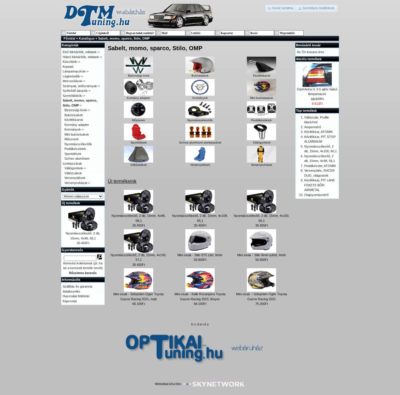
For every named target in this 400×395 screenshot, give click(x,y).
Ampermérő (312, 127)
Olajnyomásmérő (316, 195)
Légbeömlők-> (73, 76)
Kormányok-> (74, 129)
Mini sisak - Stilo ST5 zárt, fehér (200, 255)
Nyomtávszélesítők (200, 120)
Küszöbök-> (71, 61)
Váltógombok (262, 142)
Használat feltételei (76, 296)
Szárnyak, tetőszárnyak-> (81, 86)
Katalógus (87, 38)
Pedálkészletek (261, 120)
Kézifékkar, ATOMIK (318, 132)
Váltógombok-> (75, 168)
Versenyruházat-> (77, 183)
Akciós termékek (309, 59)
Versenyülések (200, 164)
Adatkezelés (71, 291)
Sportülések (139, 142)
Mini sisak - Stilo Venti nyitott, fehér (261, 255)
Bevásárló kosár (308, 45)
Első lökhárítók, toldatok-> (81, 52)
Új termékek (71, 203)
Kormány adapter (138, 97)
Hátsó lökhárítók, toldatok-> (82, 57)
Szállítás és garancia (77, 286)
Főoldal (69, 38)
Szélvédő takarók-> (76, 90)
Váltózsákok (138, 164)
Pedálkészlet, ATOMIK (320, 166)
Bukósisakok (200, 75)
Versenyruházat (261, 164)
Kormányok (200, 97)
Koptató (68, 66)
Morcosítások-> (74, 81)
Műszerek (138, 120)
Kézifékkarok (261, 75)
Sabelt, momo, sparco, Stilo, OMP (124, 38)
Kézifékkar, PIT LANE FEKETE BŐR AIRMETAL (319, 185)
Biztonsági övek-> (77, 110)
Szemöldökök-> (74, 95)
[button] (280, 8)
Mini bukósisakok (261, 97)
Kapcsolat (70, 301)
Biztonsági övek (138, 75)
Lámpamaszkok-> (75, 71)
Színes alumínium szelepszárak (200, 142)
